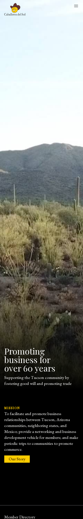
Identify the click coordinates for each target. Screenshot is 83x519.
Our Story (17, 459)
